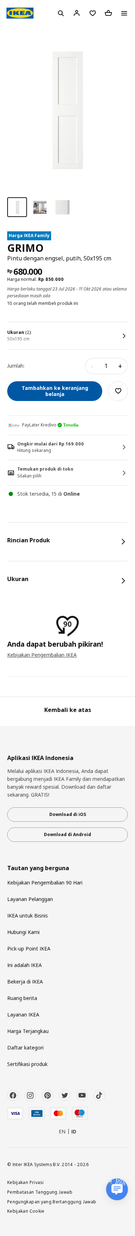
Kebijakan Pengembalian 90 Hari (44, 882)
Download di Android (67, 834)
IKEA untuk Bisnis (27, 915)
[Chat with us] (117, 1189)
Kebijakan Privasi (25, 1182)
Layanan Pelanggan (30, 899)
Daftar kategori (25, 1047)
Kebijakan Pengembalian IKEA (42, 654)
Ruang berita (22, 998)
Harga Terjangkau (28, 1031)
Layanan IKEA (23, 1014)
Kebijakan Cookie (26, 1211)
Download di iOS (67, 814)
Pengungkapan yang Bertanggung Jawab (51, 1201)
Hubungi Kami (23, 932)
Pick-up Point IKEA (28, 948)
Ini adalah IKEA (24, 965)
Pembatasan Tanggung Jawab (39, 1192)
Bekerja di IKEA (25, 981)
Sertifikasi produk (27, 1064)
